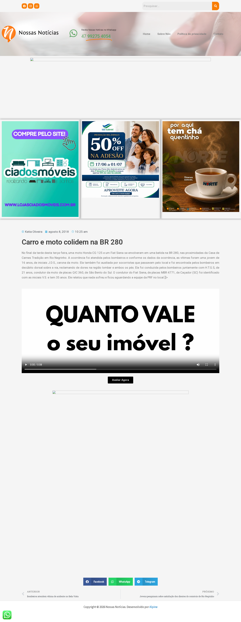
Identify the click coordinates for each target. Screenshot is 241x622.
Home (146, 34)
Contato (218, 34)
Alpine (153, 607)
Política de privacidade (191, 34)
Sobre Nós (163, 34)
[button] (95, 582)
